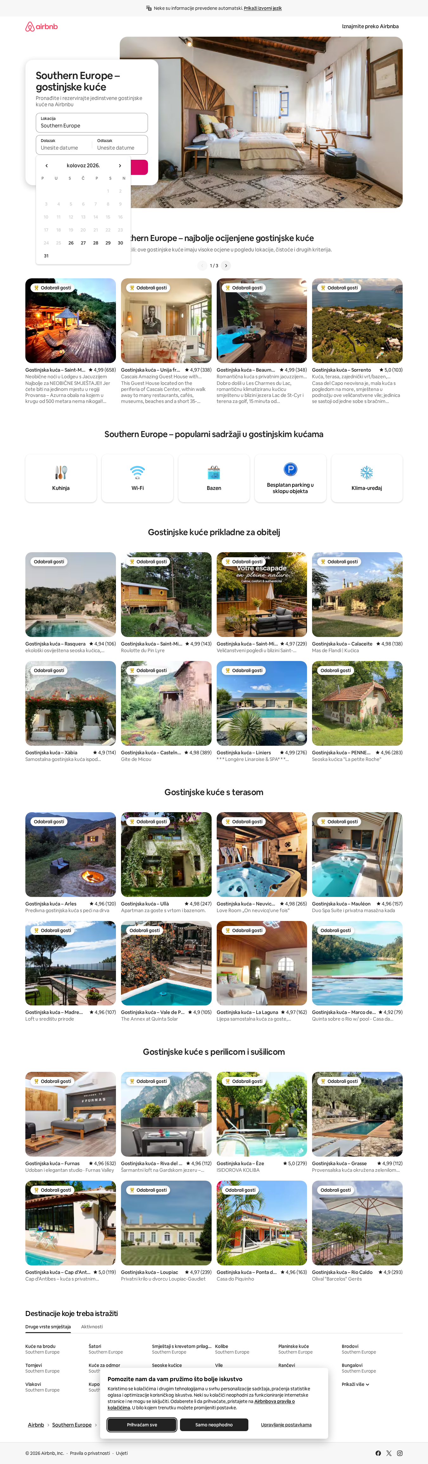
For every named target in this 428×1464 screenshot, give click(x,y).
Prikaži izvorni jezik (263, 8)
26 (70, 243)
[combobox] (92, 125)
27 (83, 243)
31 (46, 256)
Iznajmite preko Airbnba (370, 26)
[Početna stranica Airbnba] (41, 26)
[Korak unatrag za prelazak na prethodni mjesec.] (47, 166)
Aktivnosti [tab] (92, 1327)
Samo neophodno (214, 1425)
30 (120, 243)
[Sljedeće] (226, 266)
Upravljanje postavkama (286, 1425)
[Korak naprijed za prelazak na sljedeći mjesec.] (120, 166)
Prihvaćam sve (142, 1425)
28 (95, 243)
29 (108, 243)
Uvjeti (122, 1453)
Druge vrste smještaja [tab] (48, 1327)
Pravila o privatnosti (90, 1453)
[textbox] (64, 147)
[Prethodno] (202, 266)
